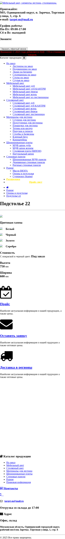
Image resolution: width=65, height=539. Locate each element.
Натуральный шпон (23, 153)
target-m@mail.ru (21, 19)
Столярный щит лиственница (29, 114)
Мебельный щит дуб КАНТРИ (29, 88)
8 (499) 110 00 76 (11, 42)
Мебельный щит (15, 83)
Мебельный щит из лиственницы (31, 97)
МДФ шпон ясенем (23, 148)
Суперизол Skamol (22, 176)
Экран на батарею (22, 71)
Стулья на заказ (21, 80)
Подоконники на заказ (25, 69)
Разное (10, 168)
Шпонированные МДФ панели (29, 159)
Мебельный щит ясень (25, 94)
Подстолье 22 (13, 196)
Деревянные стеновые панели (29, 162)
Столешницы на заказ (24, 74)
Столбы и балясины (23, 134)
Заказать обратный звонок (13, 49)
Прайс (5, 304)
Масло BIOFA (20, 170)
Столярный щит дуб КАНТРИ (29, 105)
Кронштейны (20, 139)
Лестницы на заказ (23, 66)
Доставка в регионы (16, 367)
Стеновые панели (15, 156)
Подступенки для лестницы (28, 122)
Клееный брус (20, 136)
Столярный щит (15, 100)
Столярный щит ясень (24, 108)
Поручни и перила (23, 131)
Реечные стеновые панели (27, 165)
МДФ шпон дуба (22, 145)
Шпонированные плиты (19, 142)
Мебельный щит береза (25, 91)
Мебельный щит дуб (24, 86)
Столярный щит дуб (23, 103)
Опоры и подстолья (23, 173)
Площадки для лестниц (25, 125)
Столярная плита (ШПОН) (27, 151)
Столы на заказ (21, 77)
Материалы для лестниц (19, 117)
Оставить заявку (13, 336)
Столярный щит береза (25, 111)
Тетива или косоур (22, 128)
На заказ (10, 63)
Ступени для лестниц (24, 120)
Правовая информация (18, 482)
